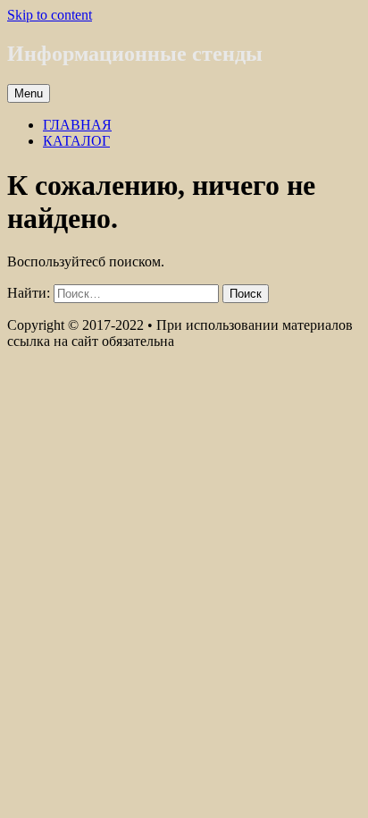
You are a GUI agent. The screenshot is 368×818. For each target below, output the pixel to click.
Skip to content (49, 14)
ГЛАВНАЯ (77, 124)
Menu (28, 93)
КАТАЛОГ (76, 140)
